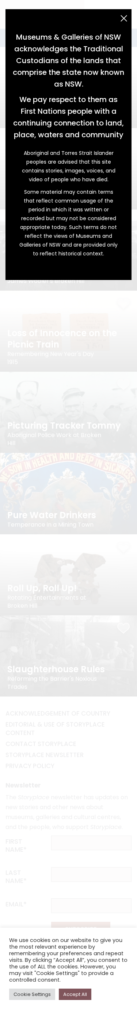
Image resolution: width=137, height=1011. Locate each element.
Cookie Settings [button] (32, 994)
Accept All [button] (75, 994)
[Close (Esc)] (124, 18)
